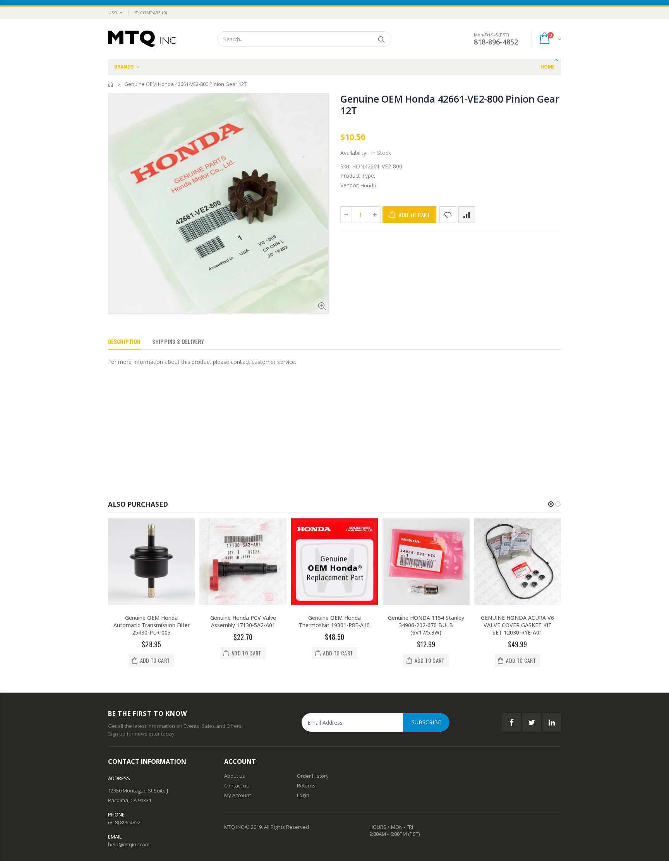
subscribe (426, 722)
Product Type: (357, 175)
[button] (550, 504)
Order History (313, 775)
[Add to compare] (466, 214)
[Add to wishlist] (447, 214)
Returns (306, 785)
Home (111, 84)
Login (303, 795)
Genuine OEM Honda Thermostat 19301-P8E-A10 (334, 621)
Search (381, 39)
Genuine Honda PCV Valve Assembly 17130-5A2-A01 (243, 621)
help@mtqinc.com (128, 844)
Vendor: (349, 185)
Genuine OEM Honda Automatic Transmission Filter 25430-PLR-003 (151, 625)
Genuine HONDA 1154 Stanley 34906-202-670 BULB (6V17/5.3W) (426, 625)
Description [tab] (124, 341)
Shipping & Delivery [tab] (178, 341)
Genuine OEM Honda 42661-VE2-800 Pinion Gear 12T (449, 104)
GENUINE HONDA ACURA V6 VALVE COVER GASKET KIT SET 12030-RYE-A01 (517, 625)
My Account (237, 795)
